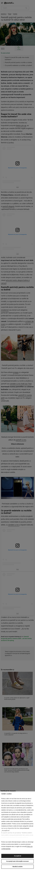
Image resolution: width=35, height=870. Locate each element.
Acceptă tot (17, 856)
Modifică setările (18, 866)
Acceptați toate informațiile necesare (17, 861)
